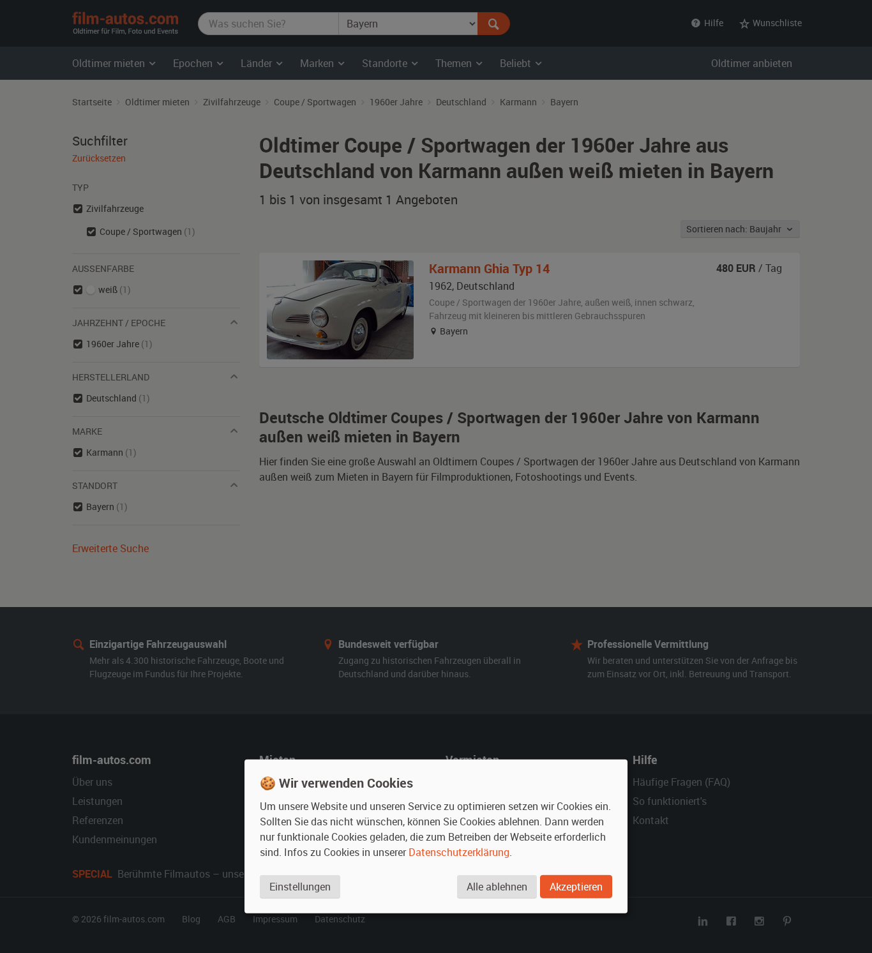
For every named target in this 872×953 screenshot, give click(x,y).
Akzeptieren (576, 886)
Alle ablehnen (497, 886)
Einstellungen (300, 886)
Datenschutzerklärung (459, 851)
